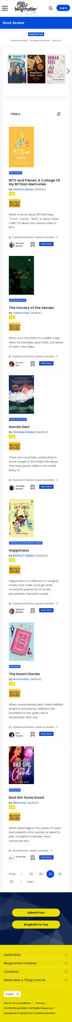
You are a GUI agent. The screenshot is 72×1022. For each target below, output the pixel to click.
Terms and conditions (17, 1003)
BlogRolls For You (36, 924)
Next (67, 70)
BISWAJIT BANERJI (24, 556)
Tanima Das (21, 313)
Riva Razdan (21, 679)
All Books (56, 40)
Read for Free (36, 34)
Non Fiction (15, 172)
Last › (31, 881)
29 (31, 874)
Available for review (40, 40)
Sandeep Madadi (24, 432)
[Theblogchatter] (25, 8)
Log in (63, 8)
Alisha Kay (19, 803)
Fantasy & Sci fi (17, 300)
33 (11, 881)
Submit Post (36, 913)
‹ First (12, 874)
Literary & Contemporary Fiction (25, 542)
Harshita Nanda (23, 189)
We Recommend (19, 40)
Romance (15, 666)
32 (60, 874)
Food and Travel (18, 419)
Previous (4, 70)
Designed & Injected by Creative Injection (29, 1013)
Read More (46, 244)
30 (41, 874)
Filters (15, 114)
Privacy (40, 1003)
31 (50, 874)
